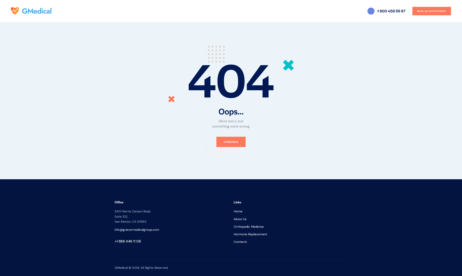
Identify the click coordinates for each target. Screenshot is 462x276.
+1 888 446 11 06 (128, 241)
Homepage (231, 142)
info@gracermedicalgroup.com (137, 230)
